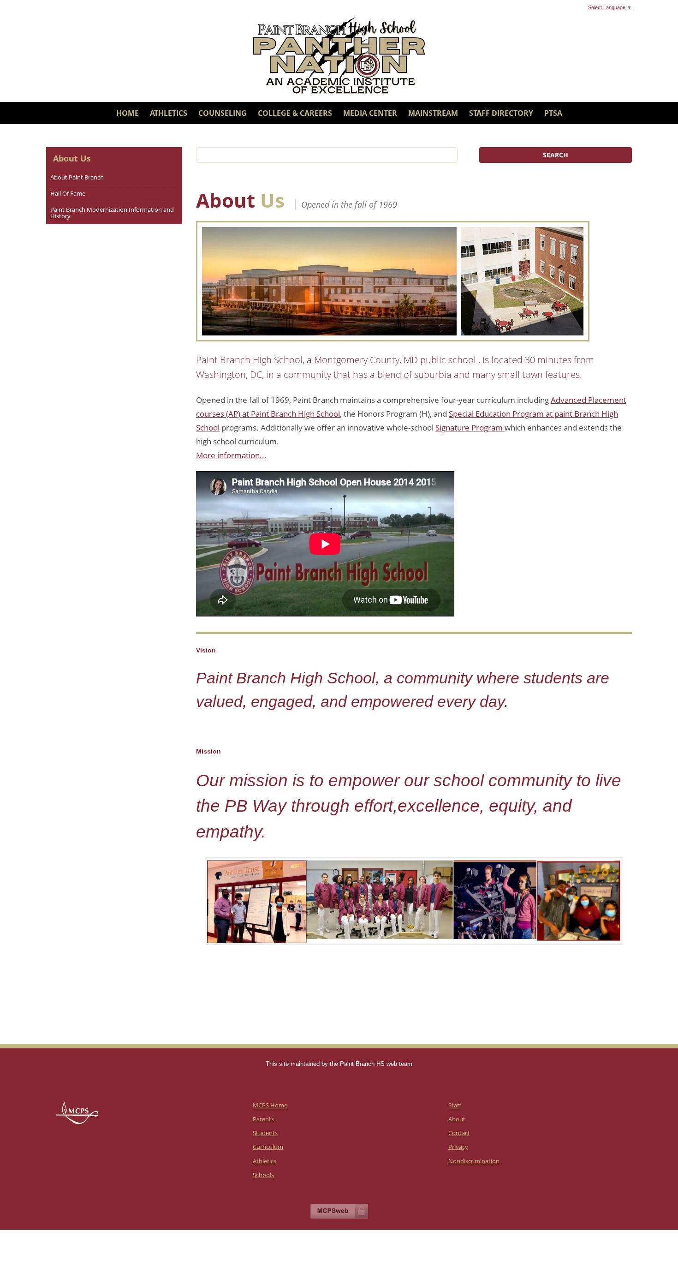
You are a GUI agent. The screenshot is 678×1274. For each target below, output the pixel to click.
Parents (263, 1119)
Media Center (370, 113)
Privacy (458, 1146)
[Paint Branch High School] (339, 55)
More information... (231, 455)
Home (127, 113)
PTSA (553, 113)
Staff (454, 1105)
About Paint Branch (77, 177)
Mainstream (433, 113)
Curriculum (268, 1146)
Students (265, 1133)
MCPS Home (270, 1105)
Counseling (222, 113)
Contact (459, 1133)
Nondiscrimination (474, 1161)
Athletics (168, 113)
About (456, 1119)
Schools (263, 1175)
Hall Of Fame (67, 193)
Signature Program (470, 427)
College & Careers (295, 113)
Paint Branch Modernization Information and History (112, 212)
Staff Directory (501, 113)
